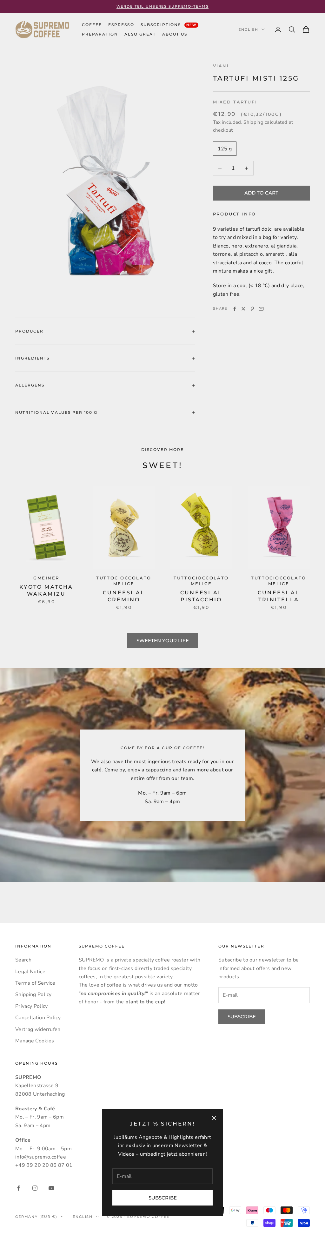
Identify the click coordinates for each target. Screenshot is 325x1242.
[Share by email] (261, 308)
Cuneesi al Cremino (124, 596)
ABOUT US (174, 34)
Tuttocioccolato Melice (123, 581)
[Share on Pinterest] (252, 308)
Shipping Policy (33, 994)
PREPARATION (100, 34)
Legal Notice (30, 971)
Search (23, 959)
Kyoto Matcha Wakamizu (46, 590)
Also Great (140, 34)
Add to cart (261, 193)
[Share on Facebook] (234, 308)
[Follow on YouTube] (51, 1188)
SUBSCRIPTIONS (169, 24)
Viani (221, 65)
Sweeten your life (162, 641)
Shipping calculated (265, 122)
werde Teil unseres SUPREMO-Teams (162, 6)
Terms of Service (35, 983)
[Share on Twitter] (243, 308)
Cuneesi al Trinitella (279, 596)
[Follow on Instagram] (35, 1188)
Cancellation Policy (38, 1017)
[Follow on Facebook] (18, 1188)
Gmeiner (46, 578)
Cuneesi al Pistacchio (201, 596)
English (248, 29)
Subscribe (163, 1198)
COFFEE (92, 24)
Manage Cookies (34, 1040)
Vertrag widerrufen (38, 1029)
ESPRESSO (121, 24)
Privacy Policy (31, 1006)
